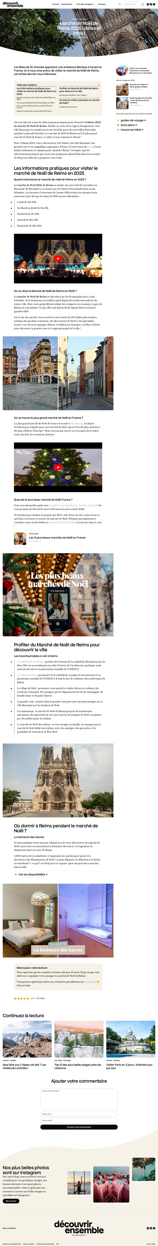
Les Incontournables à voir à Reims (73, 95)
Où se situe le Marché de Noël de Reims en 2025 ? (36, 103)
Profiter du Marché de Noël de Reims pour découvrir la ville (78, 90)
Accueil (55, 4)
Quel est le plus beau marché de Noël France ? (34, 111)
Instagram (154, 4)
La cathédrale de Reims (30, 661)
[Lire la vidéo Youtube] (58, 258)
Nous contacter (9, 1228)
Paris (90, 146)
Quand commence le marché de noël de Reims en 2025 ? (36, 98)
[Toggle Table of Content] (68, 84)
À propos (102, 4)
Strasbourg (77, 423)
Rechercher (143, 4)
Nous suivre (11, 1201)
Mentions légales (28, 1244)
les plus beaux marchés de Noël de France (72, 505)
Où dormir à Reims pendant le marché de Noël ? (79, 101)
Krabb (153, 1244)
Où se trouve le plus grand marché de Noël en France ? (34, 107)
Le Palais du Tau (26, 675)
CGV (57, 1244)
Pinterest (148, 4)
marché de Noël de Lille (62, 522)
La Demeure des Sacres (68, 107)
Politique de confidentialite (45, 1244)
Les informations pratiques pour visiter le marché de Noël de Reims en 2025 (36, 91)
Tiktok (151, 4)
